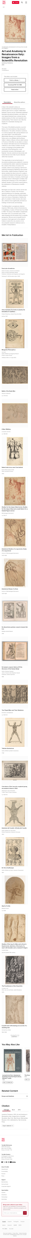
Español (10, 1221)
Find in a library (14, 80)
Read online (14, 89)
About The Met (5, 1167)
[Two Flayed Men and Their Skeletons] (15, 694)
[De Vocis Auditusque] (15, 851)
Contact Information (23, 1233)
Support (3, 1179)
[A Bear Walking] (15, 413)
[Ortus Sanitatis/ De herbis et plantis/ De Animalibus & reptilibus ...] (15, 293)
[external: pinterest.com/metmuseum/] (6, 1162)
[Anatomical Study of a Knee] (15, 572)
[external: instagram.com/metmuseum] (8, 1162)
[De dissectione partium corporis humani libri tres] (15, 611)
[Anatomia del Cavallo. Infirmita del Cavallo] (15, 812)
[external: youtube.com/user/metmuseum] (13, 1162)
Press (2, 1176)
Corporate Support (6, 1186)
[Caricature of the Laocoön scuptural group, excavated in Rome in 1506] (15, 770)
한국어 (20, 1225)
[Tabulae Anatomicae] (15, 732)
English (4, 1221)
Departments (4, 1169)
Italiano (4, 1225)
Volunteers (4, 1194)
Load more (14, 1036)
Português (16, 1221)
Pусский (11, 1228)
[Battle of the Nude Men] (15, 375)
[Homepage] (4, 2)
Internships (4, 1199)
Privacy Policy (15, 1233)
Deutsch (10, 1225)
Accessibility (4, 1171)
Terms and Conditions (7, 1233)
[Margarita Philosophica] (15, 333)
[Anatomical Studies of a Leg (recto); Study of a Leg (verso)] (15, 532)
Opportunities (4, 1190)
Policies (3, 1173)
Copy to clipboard (7, 1125)
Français (22, 1221)
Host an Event (4, 1184)
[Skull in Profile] (15, 890)
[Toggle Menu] (26, 2)
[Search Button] (22, 2)
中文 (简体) (4, 1228)
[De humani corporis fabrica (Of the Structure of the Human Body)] (15, 651)
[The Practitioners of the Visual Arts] (15, 970)
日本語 (15, 1225)
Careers (3, 1192)
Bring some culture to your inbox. (12, 1204)
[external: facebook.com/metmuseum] (2, 1162)
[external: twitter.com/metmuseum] (4, 1162)
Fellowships (4, 1197)
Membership (4, 1182)
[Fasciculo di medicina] (15, 252)
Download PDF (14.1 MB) (15, 85)
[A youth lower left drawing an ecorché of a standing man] (15, 1009)
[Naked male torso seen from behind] (15, 451)
